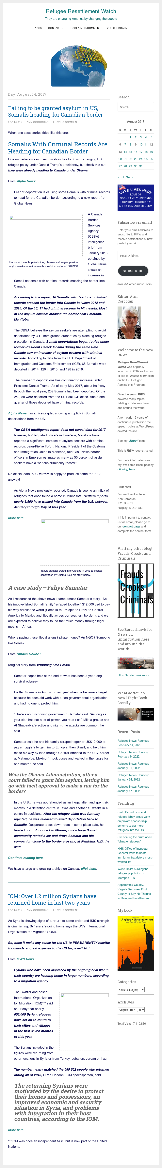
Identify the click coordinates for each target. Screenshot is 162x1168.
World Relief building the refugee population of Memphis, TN (133, 873)
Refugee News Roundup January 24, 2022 (133, 777)
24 (140, 159)
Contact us (56, 28)
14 (125, 151)
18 (146, 151)
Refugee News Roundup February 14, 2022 (133, 742)
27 (120, 166)
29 (130, 166)
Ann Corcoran (38, 122)
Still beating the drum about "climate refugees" (135, 839)
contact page (131, 526)
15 (130, 151)
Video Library (117, 28)
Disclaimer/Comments (86, 28)
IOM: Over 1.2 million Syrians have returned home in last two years (52, 899)
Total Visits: (125, 1023)
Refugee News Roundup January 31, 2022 (133, 765)
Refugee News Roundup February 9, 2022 (133, 754)
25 (146, 159)
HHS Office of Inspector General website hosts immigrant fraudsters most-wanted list (135, 855)
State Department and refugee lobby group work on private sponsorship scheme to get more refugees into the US (134, 821)
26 (151, 159)
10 (140, 144)
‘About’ (133, 440)
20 (120, 159)
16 (135, 151)
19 (151, 151)
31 (140, 166)
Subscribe (133, 271)
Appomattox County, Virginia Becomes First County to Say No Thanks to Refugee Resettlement (134, 891)
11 (146, 144)
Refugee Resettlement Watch (81, 11)
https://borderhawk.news (133, 675)
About (39, 28)
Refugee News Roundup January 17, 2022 (133, 788)
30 (135, 166)
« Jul (121, 177)
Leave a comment (66, 122)
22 (130, 159)
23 (135, 159)
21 (125, 159)
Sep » (130, 177)
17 (140, 151)
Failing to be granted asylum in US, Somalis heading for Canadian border (55, 111)
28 (125, 166)
